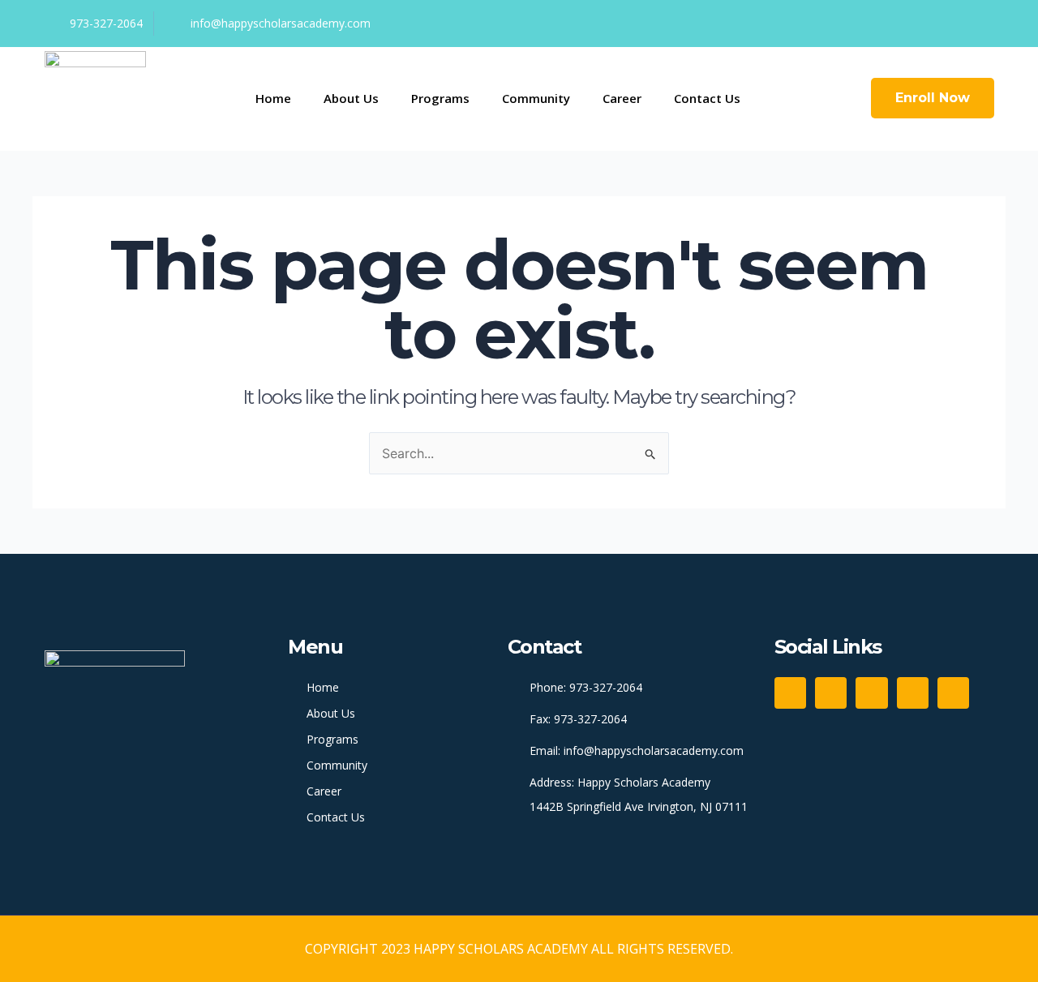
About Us (351, 98)
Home (273, 98)
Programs (440, 98)
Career (622, 98)
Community (536, 98)
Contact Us (707, 98)
